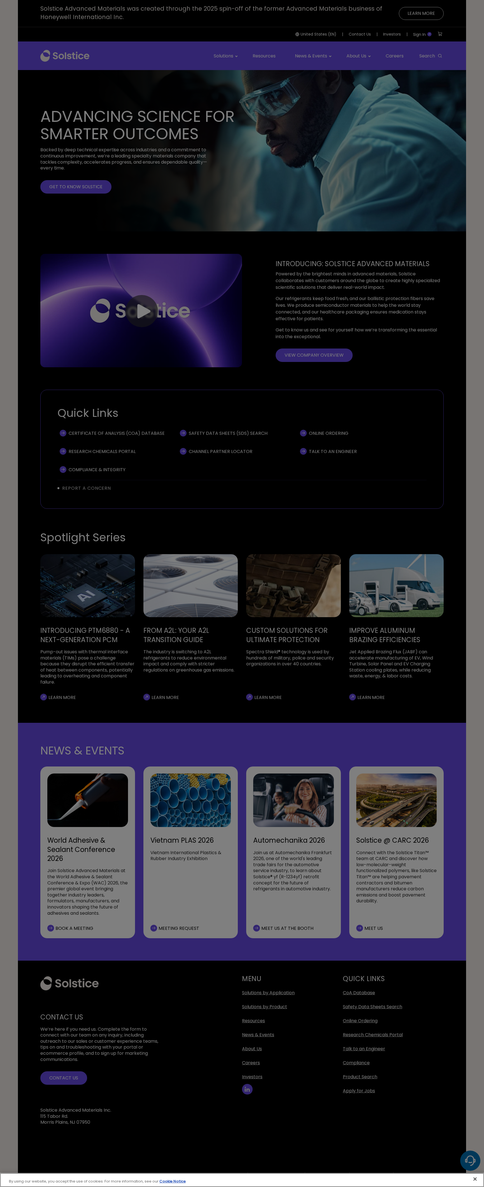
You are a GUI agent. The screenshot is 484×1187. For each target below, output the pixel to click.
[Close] (475, 1179)
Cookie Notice (172, 1181)
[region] (242, 1180)
